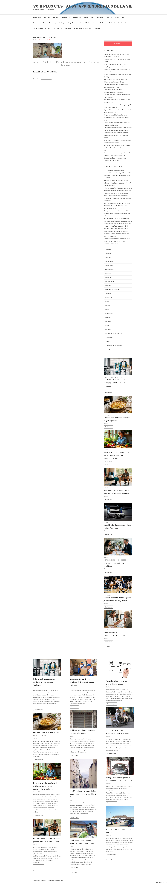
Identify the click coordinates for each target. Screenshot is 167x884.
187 (38, 870)
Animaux (47, 17)
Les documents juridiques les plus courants (118, 221)
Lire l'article (108, 392)
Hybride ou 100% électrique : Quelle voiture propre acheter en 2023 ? (117, 175)
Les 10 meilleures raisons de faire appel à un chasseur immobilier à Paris (83, 794)
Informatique (119, 17)
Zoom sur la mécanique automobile (115, 203)
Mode (95, 23)
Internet (36, 23)
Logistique (72, 23)
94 (108, 646)
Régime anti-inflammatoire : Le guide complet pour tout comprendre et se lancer (116, 455)
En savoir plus (38, 709)
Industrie (109, 17)
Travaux (97, 28)
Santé (120, 23)
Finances (99, 17)
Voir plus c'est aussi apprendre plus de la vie (82, 6)
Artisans (56, 17)
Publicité (112, 23)
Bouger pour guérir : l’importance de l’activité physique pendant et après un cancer (116, 117)
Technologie (57, 28)
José (40, 40)
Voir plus (60, 880)
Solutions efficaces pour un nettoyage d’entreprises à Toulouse (115, 383)
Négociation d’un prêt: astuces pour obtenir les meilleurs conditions (116, 563)
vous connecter (46, 79)
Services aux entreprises (41, 28)
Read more (74, 707)
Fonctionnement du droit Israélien (115, 218)
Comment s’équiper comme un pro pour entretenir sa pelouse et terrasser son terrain (116, 135)
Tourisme (68, 28)
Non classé (109, 313)
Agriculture (37, 17)
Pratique (103, 23)
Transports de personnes (82, 28)
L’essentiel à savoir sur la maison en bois (117, 239)
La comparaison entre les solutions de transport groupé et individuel (83, 682)
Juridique (62, 23)
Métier (87, 23)
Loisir (81, 23)
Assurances (66, 17)
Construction (89, 17)
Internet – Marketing (49, 23)
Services (128, 23)
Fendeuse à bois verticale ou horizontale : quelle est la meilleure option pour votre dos (117, 148)
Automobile (77, 17)
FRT (166, 882)
